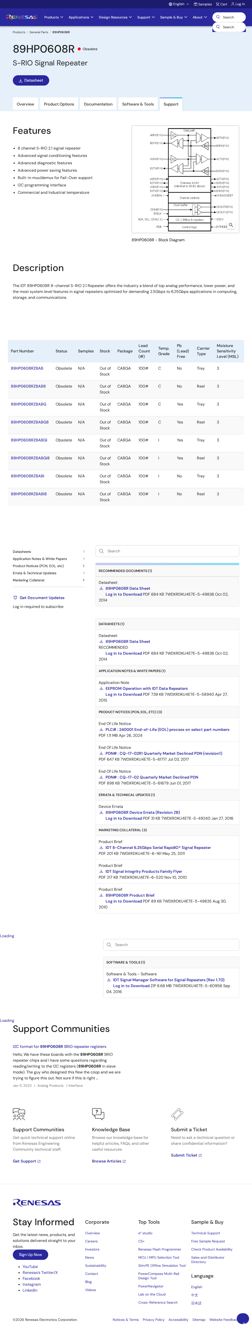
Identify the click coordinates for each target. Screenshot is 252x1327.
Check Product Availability (212, 1249)
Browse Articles (106, 1161)
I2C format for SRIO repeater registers (59, 1046)
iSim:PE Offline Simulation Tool (162, 1265)
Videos (90, 1290)
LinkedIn (30, 1290)
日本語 (196, 1303)
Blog (88, 1282)
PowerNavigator (150, 1286)
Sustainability (95, 1265)
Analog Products (50, 1085)
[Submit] (218, 27)
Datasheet (33, 80)
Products (19, 32)
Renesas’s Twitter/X (40, 1272)
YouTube (30, 1266)
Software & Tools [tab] (138, 104)
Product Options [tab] (59, 104)
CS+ (141, 1241)
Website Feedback (224, 1319)
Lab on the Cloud (152, 1294)
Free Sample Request (208, 1241)
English (196, 1287)
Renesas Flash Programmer (159, 1249)
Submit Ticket (184, 1155)
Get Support (24, 1161)
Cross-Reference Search (158, 1302)
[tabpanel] (126, 1104)
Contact (91, 1273)
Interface (75, 1085)
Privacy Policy (154, 1319)
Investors (92, 1249)
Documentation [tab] (98, 104)
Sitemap (198, 1319)
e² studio (145, 1233)
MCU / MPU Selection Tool (158, 1257)
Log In (240, 4)
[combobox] (229, 27)
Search (229, 17)
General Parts (39, 32)
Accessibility (179, 1319)
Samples (205, 4)
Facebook (31, 1278)
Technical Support (205, 1233)
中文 (194, 1295)
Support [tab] (171, 104)
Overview (92, 1233)
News (89, 1257)
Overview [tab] (25, 104)
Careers (91, 1241)
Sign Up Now (30, 1254)
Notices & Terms (126, 1319)
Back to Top (246, 1323)
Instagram (32, 1284)
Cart (223, 4)
